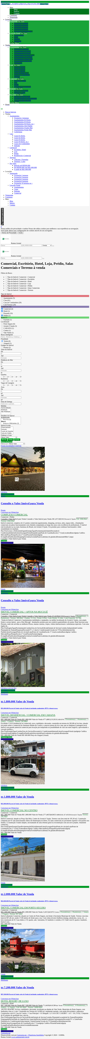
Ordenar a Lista (6, 435)
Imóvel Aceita (6, 425)
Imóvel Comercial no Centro (19, 810)
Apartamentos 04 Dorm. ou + (24, 55)
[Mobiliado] (6, 410)
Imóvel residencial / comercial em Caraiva (28, 715)
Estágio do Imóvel (7, 345)
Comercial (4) (8, 309)
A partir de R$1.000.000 (22, 101)
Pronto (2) (7, 347)
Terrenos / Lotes (19, 93)
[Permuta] (7, 429)
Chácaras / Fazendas (21, 91)
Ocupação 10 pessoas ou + (23, 31)
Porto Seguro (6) (9, 324)
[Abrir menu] (2, 108)
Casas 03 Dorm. (19, 71)
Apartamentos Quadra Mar (23, 59)
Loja (15, 83)
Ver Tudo (21, 21)
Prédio (16, 85)
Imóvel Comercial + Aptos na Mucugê (24, 611)
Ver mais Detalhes (7, 543)
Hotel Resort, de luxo (15, 1001)
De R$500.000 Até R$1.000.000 (25, 99)
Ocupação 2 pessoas (21, 23)
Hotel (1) (7, 311)
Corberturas (18, 63)
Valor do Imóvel (6, 349)
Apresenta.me (5, 1033)
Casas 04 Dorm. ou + (21, 73)
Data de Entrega (6, 402)
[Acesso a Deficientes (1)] (11, 423)
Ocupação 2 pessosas (21, 49)
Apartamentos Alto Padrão (23, 57)
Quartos (3, 375)
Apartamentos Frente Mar (23, 61)
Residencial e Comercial (22, 87)
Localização (5, 322)
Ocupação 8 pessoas (21, 29)
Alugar (9, 737)
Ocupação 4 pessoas (21, 25)
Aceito (21, 233)
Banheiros (4, 379)
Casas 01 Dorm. (19, 67)
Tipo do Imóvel (6, 294)
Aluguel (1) (8, 343)
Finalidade (4, 339)
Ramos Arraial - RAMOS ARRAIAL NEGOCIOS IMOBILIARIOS (25, 4)
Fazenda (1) (8, 320)
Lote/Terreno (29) (10, 305)
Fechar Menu (14, 43)
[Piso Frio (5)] (11, 420)
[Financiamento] (7, 428)
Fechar (17, 439)
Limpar (10, 439)
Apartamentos (19, 35)
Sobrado (17, 39)
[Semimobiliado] (6, 408)
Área (2, 387)
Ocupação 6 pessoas (21, 27)
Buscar (4, 439)
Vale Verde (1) (9, 333)
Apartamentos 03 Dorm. (22, 53)
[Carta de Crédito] (7, 433)
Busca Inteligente (7, 335)
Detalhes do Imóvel (7, 416)
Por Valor (13, 95)
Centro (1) (7, 330)
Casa (11, 65)
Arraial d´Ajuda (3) (10, 326)
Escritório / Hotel (20, 81)
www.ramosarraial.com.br (20, 1037)
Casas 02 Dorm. (19, 69)
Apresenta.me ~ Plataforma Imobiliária (30, 1035)
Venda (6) (7, 341)
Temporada (13, 21)
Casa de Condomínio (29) (12, 302)
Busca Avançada (6, 442)
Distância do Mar (7, 360)
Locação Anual (15, 33)
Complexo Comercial (14, 514)
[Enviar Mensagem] (43, 258)
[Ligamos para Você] (2, 225)
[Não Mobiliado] (6, 412)
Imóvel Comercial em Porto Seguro (23, 907)
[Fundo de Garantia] (7, 431)
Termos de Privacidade (9, 233)
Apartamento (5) (9, 298)
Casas (16, 37)
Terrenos (13, 89)
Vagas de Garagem (7, 383)
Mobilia (3, 406)
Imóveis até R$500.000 (22, 97)
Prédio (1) (7, 315)
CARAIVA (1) (9, 328)
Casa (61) (7, 300)
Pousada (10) (8, 313)
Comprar (4, 541)
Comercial (17, 41)
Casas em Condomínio (22, 75)
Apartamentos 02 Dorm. (22, 51)
